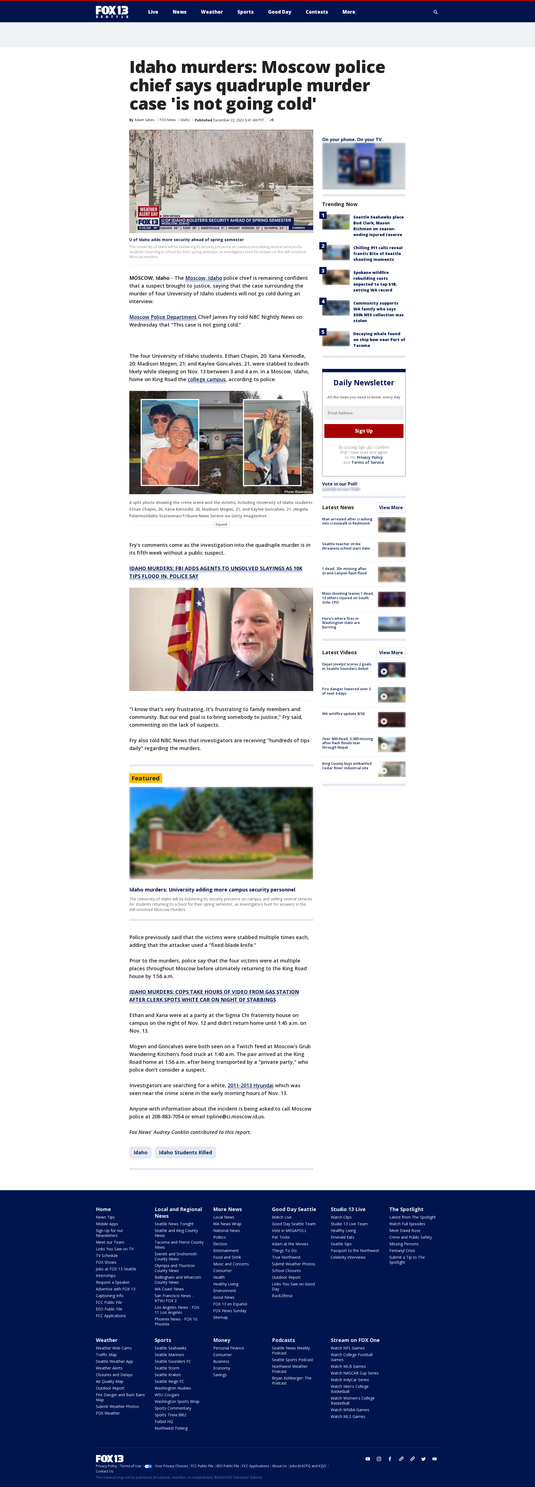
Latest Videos (339, 652)
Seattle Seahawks (170, 1348)
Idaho (185, 119)
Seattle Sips (341, 1243)
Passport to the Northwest (355, 1250)
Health (219, 1277)
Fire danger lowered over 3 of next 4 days (346, 691)
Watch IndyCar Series (350, 1379)
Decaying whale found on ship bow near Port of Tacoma (379, 339)
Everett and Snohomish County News (176, 1256)
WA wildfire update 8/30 (343, 713)
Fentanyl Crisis (402, 1250)
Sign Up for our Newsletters (109, 1233)
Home (103, 1209)
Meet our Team (110, 1242)
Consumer (222, 1270)
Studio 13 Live (348, 1209)
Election (220, 1243)
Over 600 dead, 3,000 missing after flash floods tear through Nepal (347, 743)
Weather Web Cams (114, 1348)
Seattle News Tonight (174, 1223)
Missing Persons (404, 1243)
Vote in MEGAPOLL (289, 1230)
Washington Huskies (173, 1388)
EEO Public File (109, 1309)
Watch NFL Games (348, 1348)
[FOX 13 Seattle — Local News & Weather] (114, 12)
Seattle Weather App (114, 1361)
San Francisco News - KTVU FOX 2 (174, 1298)
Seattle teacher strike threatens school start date (346, 546)
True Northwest (286, 1257)
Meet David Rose (404, 1230)
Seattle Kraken (168, 1374)
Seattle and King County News (176, 1233)
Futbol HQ (164, 1421)
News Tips (105, 1217)
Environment (224, 1290)
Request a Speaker (113, 1282)
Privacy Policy (370, 457)
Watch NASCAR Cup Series (355, 1373)
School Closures (286, 1270)
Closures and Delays (114, 1374)
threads (412, 1458)
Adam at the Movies (290, 1243)
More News (227, 1209)
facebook (390, 1458)
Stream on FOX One (355, 1340)
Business (221, 1361)
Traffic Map (106, 1354)
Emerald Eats (342, 1237)
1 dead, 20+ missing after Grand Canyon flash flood (344, 570)
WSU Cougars (167, 1394)
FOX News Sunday (229, 1310)
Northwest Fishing (171, 1428)
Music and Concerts (231, 1263)
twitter (423, 1458)
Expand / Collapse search (435, 12)
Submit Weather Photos (293, 1263)
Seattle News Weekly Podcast (291, 1350)
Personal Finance (228, 1348)
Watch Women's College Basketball (353, 1400)
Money (221, 1340)
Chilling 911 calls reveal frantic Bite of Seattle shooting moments (378, 253)
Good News (224, 1297)
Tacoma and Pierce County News (179, 1244)
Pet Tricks (281, 1237)
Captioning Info (109, 1295)
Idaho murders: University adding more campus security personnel (212, 889)
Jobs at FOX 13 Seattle (116, 1269)
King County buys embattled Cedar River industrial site (347, 765)
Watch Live (282, 1217)
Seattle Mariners (169, 1354)
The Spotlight (406, 1209)
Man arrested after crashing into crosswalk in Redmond (347, 521)
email (434, 1458)
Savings (220, 1374)
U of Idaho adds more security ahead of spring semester (186, 239)
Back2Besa (282, 1295)
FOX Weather (108, 1413)
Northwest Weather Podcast (290, 1369)
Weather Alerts (109, 1368)
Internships (106, 1275)
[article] (221, 833)
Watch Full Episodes (407, 1223)
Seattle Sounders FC (173, 1361)
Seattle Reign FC (169, 1381)
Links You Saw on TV (114, 1248)
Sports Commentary (173, 1408)
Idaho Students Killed (185, 1152)
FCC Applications (111, 1315)
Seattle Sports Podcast (292, 1359)
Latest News (338, 507)
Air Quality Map (109, 1381)
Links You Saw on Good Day (293, 1286)
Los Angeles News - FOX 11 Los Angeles (177, 1310)
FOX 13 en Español (230, 1304)
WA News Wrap (227, 1223)
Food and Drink (227, 1257)
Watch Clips (341, 1217)
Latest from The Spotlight (412, 1217)
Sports (163, 1340)
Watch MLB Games (348, 1366)
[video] (392, 670)
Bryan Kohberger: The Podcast (292, 1380)
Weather (107, 1340)
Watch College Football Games (352, 1357)
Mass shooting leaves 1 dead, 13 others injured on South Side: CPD (348, 598)
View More (391, 507)
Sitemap (220, 1317)
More (348, 12)
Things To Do (284, 1250)
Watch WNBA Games (350, 1409)
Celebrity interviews (348, 1257)
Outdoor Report (286, 1277)
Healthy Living (225, 1284)
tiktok (401, 1458)
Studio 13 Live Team (349, 1223)
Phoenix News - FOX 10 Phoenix (176, 1321)
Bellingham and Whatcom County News (178, 1280)
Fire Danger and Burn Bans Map (120, 1397)
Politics (219, 1237)
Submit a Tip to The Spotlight (407, 1260)
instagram (378, 1458)
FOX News (168, 119)
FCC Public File (109, 1302)
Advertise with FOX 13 (115, 1289)
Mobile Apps (107, 1223)
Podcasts (283, 1340)
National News (226, 1230)
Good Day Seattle (294, 1209)
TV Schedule (107, 1255)
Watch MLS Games (348, 1416)
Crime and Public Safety (410, 1237)
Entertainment (226, 1250)
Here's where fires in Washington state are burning (341, 622)
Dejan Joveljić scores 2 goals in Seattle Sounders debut (346, 666)
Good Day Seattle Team (294, 1223)
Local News (223, 1217)
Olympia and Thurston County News (175, 1268)
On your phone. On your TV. (352, 139)
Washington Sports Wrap (177, 1401)
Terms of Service (367, 462)
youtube (367, 1458)
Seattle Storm (167, 1368)
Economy (221, 1368)
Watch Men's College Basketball (350, 1389)
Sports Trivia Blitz (170, 1414)
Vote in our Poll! (340, 484)
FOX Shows (106, 1262)
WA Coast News (169, 1289)
